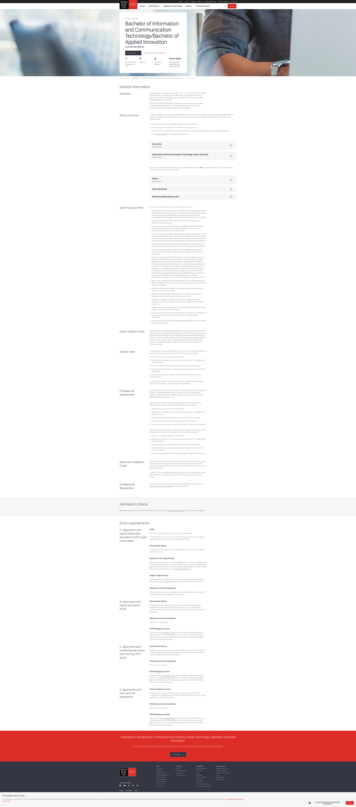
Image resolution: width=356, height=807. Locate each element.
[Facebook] (120, 785)
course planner (162, 134)
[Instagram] (128, 785)
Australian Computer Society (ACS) (161, 486)
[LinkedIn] (133, 785)
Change (162, 53)
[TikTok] (137, 785)
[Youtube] (125, 785)
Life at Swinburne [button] (155, 6)
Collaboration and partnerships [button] (173, 6)
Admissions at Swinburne (176, 510)
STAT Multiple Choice (168, 633)
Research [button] (189, 6)
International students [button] (203, 6)
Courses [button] (143, 6)
